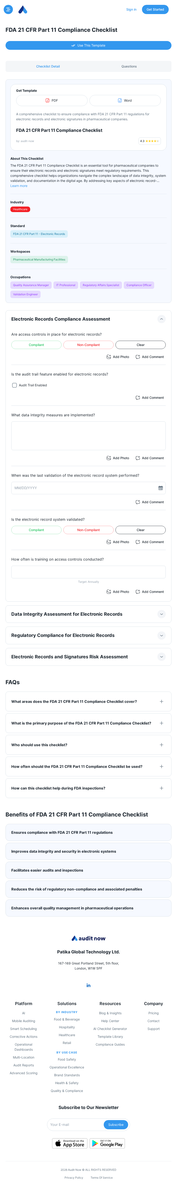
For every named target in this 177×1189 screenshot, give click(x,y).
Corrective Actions (23, 1036)
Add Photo (121, 357)
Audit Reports (23, 1065)
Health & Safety (67, 1083)
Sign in (131, 9)
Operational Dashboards (24, 1046)
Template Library (110, 1036)
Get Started (155, 9)
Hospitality (67, 1027)
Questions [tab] (129, 66)
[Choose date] (160, 488)
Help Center (110, 1021)
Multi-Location (23, 1057)
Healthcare (67, 1035)
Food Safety (67, 1059)
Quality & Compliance (67, 1091)
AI (23, 1013)
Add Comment (153, 357)
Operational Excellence (67, 1067)
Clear (141, 345)
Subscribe (116, 1125)
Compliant (36, 345)
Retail (67, 1043)
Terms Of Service (102, 1177)
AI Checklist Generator (110, 1029)
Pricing (153, 1013)
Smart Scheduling (23, 1029)
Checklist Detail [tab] (48, 66)
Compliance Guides (110, 1044)
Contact (153, 1021)
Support (154, 1029)
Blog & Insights (110, 1013)
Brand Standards (67, 1075)
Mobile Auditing (23, 1021)
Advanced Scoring (24, 1073)
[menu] (8, 9)
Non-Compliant (88, 345)
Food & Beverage (67, 1019)
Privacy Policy (74, 1177)
